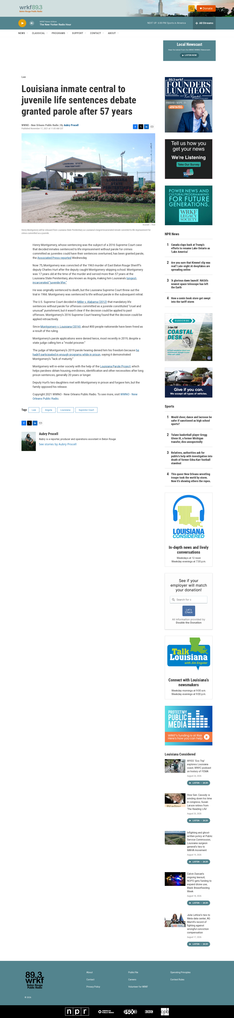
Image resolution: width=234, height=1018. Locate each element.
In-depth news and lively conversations (188, 550)
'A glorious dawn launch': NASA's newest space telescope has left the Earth (189, 284)
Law (23, 77)
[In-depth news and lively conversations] (188, 516)
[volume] (32, 23)
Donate (208, 8)
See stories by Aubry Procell (58, 444)
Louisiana (65, 410)
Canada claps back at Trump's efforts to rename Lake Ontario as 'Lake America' (190, 248)
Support (77, 33)
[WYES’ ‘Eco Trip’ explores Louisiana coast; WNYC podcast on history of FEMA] (175, 766)
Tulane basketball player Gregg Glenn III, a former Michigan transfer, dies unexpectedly (189, 438)
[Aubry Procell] (28, 441)
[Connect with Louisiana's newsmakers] (188, 654)
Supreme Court (86, 410)
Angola (48, 410)
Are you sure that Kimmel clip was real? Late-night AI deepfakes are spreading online (190, 266)
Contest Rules (177, 979)
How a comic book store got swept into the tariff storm (190, 300)
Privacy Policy (93, 987)
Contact (95, 33)
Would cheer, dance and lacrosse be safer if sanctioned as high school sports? (191, 420)
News (21, 33)
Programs (58, 33)
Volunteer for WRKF (138, 987)
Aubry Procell (71, 125)
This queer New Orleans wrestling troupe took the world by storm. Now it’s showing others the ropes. (191, 477)
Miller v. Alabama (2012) (92, 302)
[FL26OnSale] (188, 105)
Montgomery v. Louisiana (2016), (60, 326)
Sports (169, 406)
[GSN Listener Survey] (188, 159)
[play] (22, 23)
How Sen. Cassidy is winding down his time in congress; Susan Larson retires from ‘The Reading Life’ (199, 802)
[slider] (36, 23)
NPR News (172, 234)
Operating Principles (180, 972)
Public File (133, 972)
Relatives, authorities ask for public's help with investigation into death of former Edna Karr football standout (191, 458)
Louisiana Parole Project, (115, 366)
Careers (132, 979)
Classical (38, 33)
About (112, 33)
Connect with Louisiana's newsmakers (188, 682)
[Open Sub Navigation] (27, 33)
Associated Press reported (54, 257)
